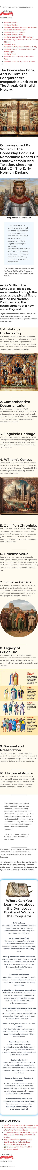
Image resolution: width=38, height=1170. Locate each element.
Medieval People (10, 22)
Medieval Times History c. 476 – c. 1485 (19, 61)
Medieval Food (10, 54)
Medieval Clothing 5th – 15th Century (18, 37)
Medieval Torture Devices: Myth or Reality (20, 47)
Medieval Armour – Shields (14, 32)
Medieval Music (10, 44)
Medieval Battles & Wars (13, 35)
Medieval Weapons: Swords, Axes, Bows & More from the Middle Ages (20, 28)
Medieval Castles (11, 25)
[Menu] (2, 64)
